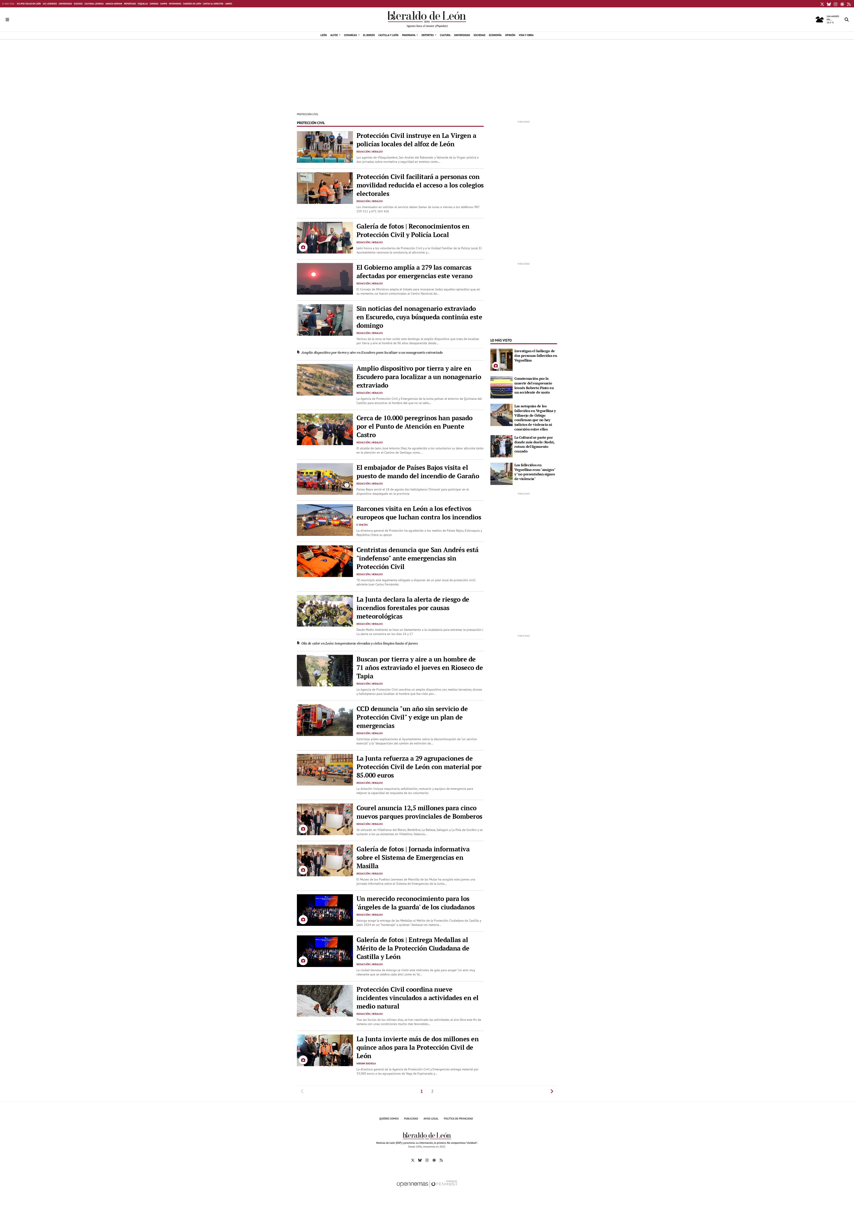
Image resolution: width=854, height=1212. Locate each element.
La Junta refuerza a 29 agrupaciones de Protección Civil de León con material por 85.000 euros (419, 766)
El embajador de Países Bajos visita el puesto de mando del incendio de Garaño (418, 471)
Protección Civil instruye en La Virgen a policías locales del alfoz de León (416, 139)
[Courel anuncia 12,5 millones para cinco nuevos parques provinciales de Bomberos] (325, 819)
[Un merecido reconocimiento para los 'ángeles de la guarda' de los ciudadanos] (325, 909)
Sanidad (154, 3)
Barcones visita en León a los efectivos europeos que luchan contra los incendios (419, 512)
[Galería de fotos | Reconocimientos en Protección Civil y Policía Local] (325, 237)
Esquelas (143, 3)
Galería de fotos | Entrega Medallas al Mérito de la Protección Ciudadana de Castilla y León (413, 948)
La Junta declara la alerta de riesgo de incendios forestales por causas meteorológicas (413, 607)
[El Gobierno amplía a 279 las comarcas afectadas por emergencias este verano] (325, 278)
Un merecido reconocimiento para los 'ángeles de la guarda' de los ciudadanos (416, 902)
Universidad (65, 3)
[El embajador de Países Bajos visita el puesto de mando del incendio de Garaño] (325, 478)
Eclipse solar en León (29, 3)
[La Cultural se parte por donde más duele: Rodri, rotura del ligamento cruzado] (501, 446)
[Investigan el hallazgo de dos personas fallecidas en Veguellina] (501, 359)
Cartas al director (213, 3)
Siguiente (551, 1091)
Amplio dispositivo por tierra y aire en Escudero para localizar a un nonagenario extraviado (372, 352)
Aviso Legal (431, 1118)
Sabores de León (192, 3)
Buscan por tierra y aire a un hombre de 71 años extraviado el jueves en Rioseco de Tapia (420, 667)
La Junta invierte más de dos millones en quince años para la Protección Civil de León (418, 1047)
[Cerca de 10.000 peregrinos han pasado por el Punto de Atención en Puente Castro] (325, 429)
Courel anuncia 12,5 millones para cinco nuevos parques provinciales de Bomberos (419, 812)
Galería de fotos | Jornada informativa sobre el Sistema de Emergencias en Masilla (413, 857)
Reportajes (130, 3)
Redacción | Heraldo (370, 151)
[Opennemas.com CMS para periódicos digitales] (427, 1188)
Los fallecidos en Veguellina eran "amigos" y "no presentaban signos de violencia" (534, 471)
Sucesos (78, 3)
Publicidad (411, 1118)
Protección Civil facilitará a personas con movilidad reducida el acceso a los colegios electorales (420, 185)
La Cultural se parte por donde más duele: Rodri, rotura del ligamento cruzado (534, 444)
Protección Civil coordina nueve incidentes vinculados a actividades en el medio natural (418, 997)
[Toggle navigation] (7, 19)
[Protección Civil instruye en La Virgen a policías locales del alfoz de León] (325, 146)
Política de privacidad (458, 1118)
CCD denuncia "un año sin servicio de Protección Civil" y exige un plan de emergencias (412, 717)
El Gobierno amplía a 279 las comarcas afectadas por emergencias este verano (415, 271)
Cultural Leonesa (94, 3)
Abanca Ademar (113, 3)
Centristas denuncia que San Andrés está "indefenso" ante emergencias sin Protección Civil (418, 558)
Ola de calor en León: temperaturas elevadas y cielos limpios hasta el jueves (359, 643)
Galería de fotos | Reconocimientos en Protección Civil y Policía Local (413, 230)
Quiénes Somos (389, 1118)
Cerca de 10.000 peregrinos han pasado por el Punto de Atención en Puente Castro (415, 426)
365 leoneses (50, 3)
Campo (163, 3)
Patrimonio (175, 3)
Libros (228, 3)
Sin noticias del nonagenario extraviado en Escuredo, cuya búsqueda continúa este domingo (419, 317)
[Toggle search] (847, 19)
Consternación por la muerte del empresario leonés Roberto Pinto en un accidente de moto (534, 385)
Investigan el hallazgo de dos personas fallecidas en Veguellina (535, 355)
